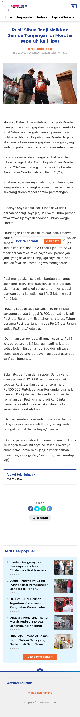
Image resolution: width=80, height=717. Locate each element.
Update (53, 241)
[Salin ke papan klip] (49, 508)
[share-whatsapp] (43, 508)
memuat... (14, 479)
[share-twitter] (37, 508)
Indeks (42, 17)
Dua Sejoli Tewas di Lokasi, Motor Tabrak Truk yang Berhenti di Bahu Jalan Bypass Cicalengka (29, 640)
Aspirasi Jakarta (62, 17)
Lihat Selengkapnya (39, 656)
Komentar (42, 517)
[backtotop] (40, 671)
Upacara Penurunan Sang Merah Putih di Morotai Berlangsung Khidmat (29, 621)
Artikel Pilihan (19, 683)
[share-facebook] (30, 508)
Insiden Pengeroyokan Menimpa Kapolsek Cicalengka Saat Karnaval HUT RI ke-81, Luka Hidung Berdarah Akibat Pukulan (29, 566)
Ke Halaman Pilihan (39, 692)
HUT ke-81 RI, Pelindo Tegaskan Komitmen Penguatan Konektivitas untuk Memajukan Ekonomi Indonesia (27, 603)
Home (7, 17)
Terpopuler (24, 17)
